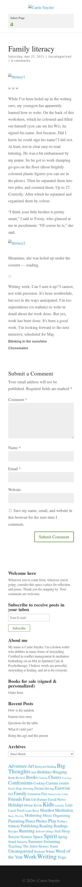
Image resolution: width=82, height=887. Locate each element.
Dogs (19, 788)
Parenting (16, 821)
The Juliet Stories (36, 846)
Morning (19, 815)
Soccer (14, 836)
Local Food (16, 810)
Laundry (59, 805)
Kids (48, 804)
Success (22, 841)
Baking (51, 766)
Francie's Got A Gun (58, 794)
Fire (44, 793)
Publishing (29, 826)
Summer (35, 841)
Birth (33, 772)
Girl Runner (39, 799)
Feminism (34, 794)
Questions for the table (23, 723)
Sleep (65, 830)
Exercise (62, 788)
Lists (69, 804)
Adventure (17, 766)
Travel (54, 846)
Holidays (15, 805)
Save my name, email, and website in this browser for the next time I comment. (40, 517)
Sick (57, 831)
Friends (15, 799)
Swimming (52, 841)
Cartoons (43, 777)
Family (20, 793)
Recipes (13, 831)
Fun (26, 799)
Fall (10, 794)
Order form (15, 692)
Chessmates (18, 348)
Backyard (40, 766)
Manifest (47, 810)
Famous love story (20, 716)
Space (38, 836)
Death (11, 788)
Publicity (14, 826)
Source (26, 836)
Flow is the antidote (21, 710)
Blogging (60, 771)
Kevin (38, 805)
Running (27, 831)
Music (47, 815)
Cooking (39, 783)
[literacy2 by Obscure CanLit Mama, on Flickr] (16, 247)
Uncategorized (59, 56)
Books (32, 777)
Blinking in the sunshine (27, 341)
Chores (54, 777)
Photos (41, 821)
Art (31, 766)
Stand (12, 841)
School (40, 831)
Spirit (50, 836)
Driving (49, 788)
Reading (46, 825)
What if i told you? (20, 729)
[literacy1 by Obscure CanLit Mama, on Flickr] (16, 81)
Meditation (64, 810)
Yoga (61, 857)
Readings (61, 825)
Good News (57, 799)
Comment (17, 399)
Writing (47, 856)
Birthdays (44, 771)
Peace (30, 821)
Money (11, 815)
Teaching (15, 846)
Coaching (66, 777)
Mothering (33, 815)
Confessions (20, 782)
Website (14, 489)
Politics (62, 821)
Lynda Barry (32, 811)
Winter (50, 851)
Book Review (16, 777)
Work (30, 856)
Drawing (28, 788)
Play (52, 820)
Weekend (39, 851)
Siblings (49, 831)
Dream (39, 788)
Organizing (61, 815)
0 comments (20, 61)
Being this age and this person (28, 735)
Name (14, 447)
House (28, 805)
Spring (62, 836)
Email (14, 468)
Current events (57, 783)
